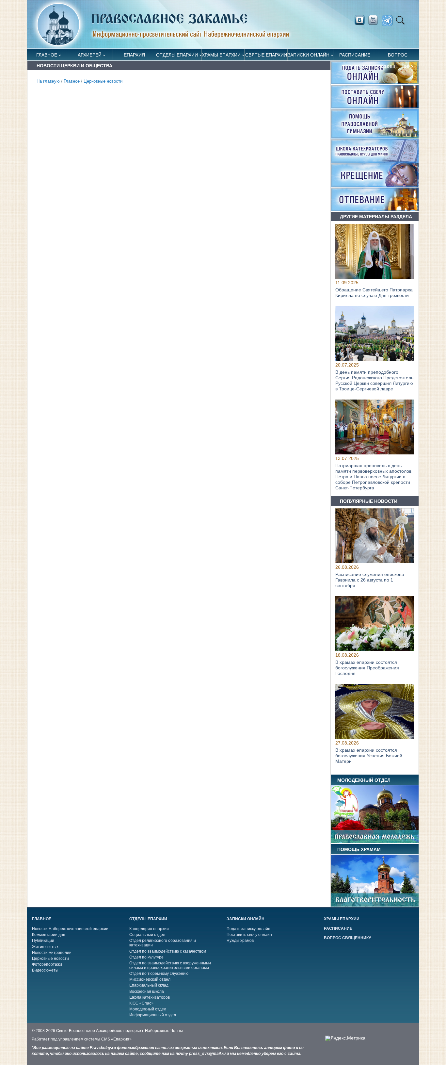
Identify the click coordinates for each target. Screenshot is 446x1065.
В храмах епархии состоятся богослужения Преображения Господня (367, 668)
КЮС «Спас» (141, 1003)
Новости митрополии (52, 952)
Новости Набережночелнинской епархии (70, 928)
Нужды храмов (240, 940)
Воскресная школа (146, 991)
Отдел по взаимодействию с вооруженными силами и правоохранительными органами (170, 965)
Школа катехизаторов (149, 997)
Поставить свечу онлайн (249, 934)
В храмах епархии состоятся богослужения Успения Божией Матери (368, 756)
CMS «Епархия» (116, 1039)
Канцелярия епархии (149, 928)
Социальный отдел (147, 934)
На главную (48, 81)
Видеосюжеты (45, 970)
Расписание (354, 54)
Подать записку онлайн (248, 928)
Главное (46, 54)
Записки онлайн (308, 54)
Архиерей (90, 54)
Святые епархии (266, 54)
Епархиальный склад (148, 985)
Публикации (43, 940)
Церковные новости (103, 81)
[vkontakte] (359, 20)
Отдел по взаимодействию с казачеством (167, 951)
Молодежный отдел (147, 1009)
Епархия (134, 54)
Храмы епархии (221, 54)
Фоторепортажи (47, 964)
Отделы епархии (177, 54)
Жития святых (45, 946)
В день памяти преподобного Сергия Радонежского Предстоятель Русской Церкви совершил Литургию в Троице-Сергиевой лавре (374, 380)
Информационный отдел (152, 1015)
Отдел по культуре (146, 957)
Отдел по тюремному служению (158, 973)
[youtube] (375, 20)
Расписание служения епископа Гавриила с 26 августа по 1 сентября (369, 580)
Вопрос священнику (398, 56)
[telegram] (389, 21)
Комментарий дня (48, 934)
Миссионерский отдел (149, 979)
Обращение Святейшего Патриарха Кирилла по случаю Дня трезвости (374, 292)
